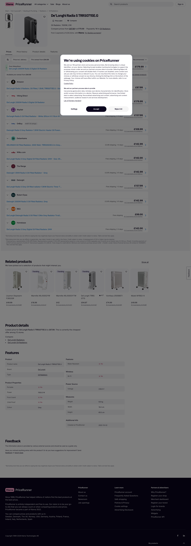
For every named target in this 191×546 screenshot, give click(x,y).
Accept (96, 109)
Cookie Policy (68, 83)
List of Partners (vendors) (72, 101)
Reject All (118, 109)
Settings (74, 109)
